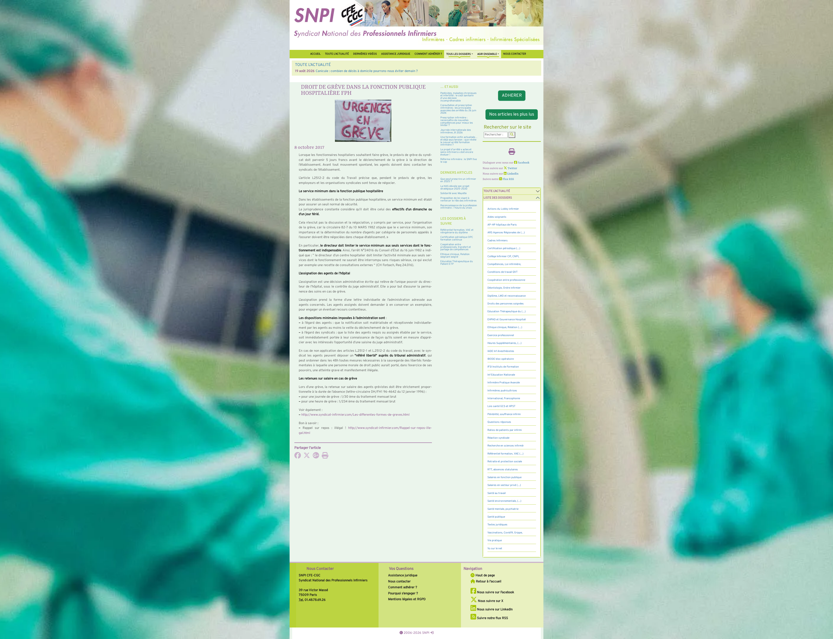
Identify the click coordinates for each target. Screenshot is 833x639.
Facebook (523, 162)
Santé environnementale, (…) (504, 501)
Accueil (315, 54)
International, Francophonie (503, 398)
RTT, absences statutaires (502, 469)
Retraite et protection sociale (504, 461)
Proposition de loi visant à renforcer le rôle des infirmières (458, 199)
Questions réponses (499, 422)
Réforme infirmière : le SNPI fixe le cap (458, 160)
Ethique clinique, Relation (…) (504, 327)
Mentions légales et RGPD (407, 599)
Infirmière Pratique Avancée (503, 382)
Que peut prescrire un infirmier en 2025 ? (458, 180)
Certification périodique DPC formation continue (456, 238)
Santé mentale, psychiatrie (502, 509)
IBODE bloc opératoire (500, 359)
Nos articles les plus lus (511, 114)
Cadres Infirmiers (497, 240)
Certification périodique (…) (503, 248)
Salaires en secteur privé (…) (504, 485)
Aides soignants (496, 217)
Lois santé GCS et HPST (501, 406)
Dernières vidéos (365, 54)
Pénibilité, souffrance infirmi (504, 414)
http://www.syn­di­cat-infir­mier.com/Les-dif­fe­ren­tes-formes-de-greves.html (355, 415)
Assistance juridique (395, 54)
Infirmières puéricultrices (502, 390)
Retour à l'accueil (488, 582)
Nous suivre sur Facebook (495, 592)
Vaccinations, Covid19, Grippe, (505, 532)
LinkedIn (512, 173)
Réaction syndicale (498, 438)
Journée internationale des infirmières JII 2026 (455, 131)
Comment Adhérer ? (428, 54)
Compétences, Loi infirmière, (504, 264)
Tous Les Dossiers (458, 54)
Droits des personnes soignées (505, 304)
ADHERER (511, 95)
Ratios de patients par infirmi (504, 430)
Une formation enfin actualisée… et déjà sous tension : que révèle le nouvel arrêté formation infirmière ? (458, 141)
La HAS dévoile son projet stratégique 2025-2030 (454, 187)
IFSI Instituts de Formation (503, 367)
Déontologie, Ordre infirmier (504, 288)
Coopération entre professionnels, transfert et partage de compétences (455, 247)
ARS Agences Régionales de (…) (506, 232)
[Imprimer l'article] (325, 457)
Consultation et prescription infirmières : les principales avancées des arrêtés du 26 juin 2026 (458, 109)
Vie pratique (494, 540)
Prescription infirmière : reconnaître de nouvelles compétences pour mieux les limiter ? (456, 121)
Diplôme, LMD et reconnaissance (506, 296)
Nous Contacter (320, 568)
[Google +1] (316, 457)
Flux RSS (508, 179)
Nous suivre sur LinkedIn (494, 610)
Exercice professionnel (500, 335)
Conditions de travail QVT (502, 272)
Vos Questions (401, 568)
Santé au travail (496, 493)
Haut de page (485, 576)
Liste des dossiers (498, 198)
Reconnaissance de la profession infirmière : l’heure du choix (458, 207)
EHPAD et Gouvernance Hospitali (506, 319)
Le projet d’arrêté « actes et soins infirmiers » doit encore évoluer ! (456, 152)
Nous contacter (514, 54)
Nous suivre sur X (490, 601)
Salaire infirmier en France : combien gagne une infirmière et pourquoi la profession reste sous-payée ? (389, 71)
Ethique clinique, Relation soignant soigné (455, 255)
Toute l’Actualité (337, 54)
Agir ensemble (487, 54)
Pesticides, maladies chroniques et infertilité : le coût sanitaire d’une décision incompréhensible (458, 97)
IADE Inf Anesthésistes (500, 351)
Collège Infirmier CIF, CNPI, (503, 256)
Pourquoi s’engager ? (403, 594)
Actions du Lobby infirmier (503, 209)
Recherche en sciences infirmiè (505, 446)
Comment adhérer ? (402, 587)
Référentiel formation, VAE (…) (505, 454)
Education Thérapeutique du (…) (506, 311)
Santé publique (496, 517)
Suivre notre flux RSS (492, 618)
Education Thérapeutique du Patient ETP (456, 263)
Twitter (512, 168)
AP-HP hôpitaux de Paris (502, 225)
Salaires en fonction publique (504, 477)
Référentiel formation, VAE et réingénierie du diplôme (456, 231)
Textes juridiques (497, 524)
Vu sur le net (494, 548)
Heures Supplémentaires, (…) (504, 343)
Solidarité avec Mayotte (453, 193)
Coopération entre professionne (506, 280)
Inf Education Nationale (501, 375)
